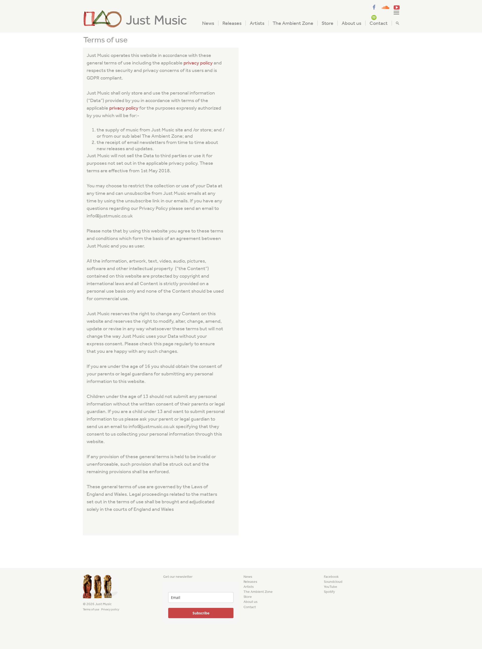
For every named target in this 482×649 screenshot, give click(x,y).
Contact (379, 23)
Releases (232, 23)
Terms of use (91, 609)
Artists (257, 23)
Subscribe (201, 613)
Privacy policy (110, 609)
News (208, 23)
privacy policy (198, 63)
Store (327, 23)
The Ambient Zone (293, 23)
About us (351, 23)
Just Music (156, 20)
